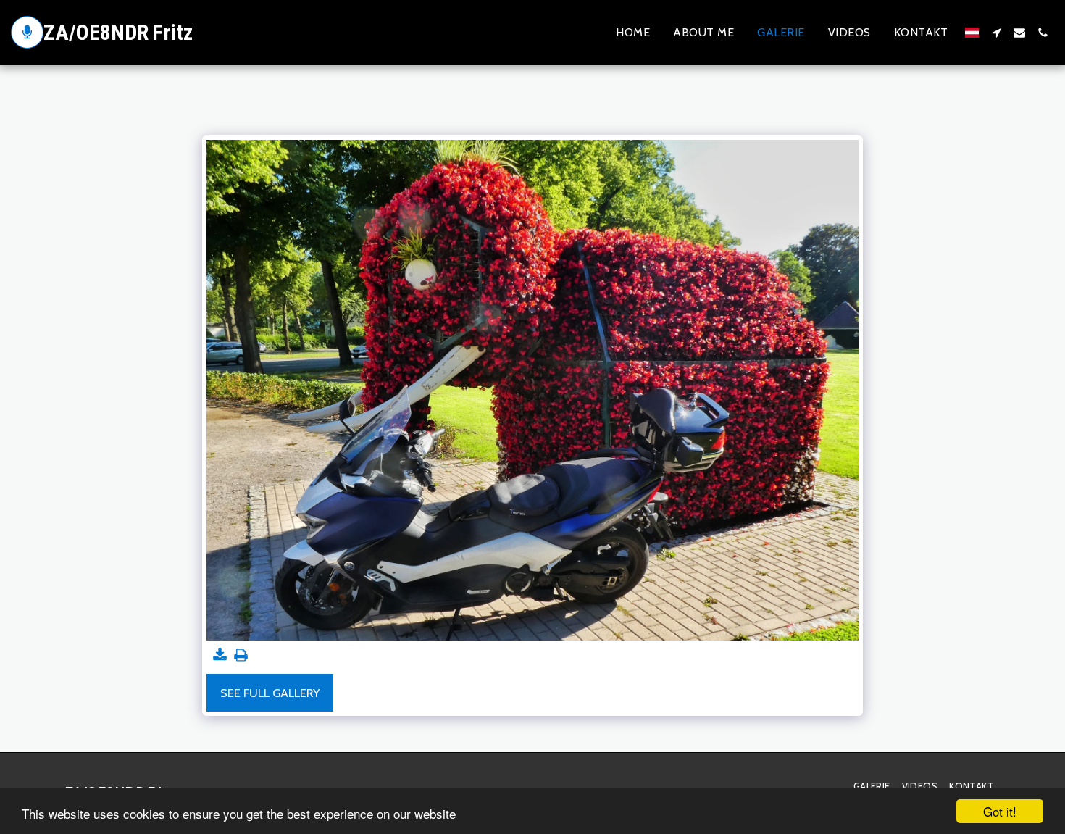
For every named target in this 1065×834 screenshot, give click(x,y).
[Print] (240, 656)
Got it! (999, 811)
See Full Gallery (270, 692)
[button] (996, 32)
